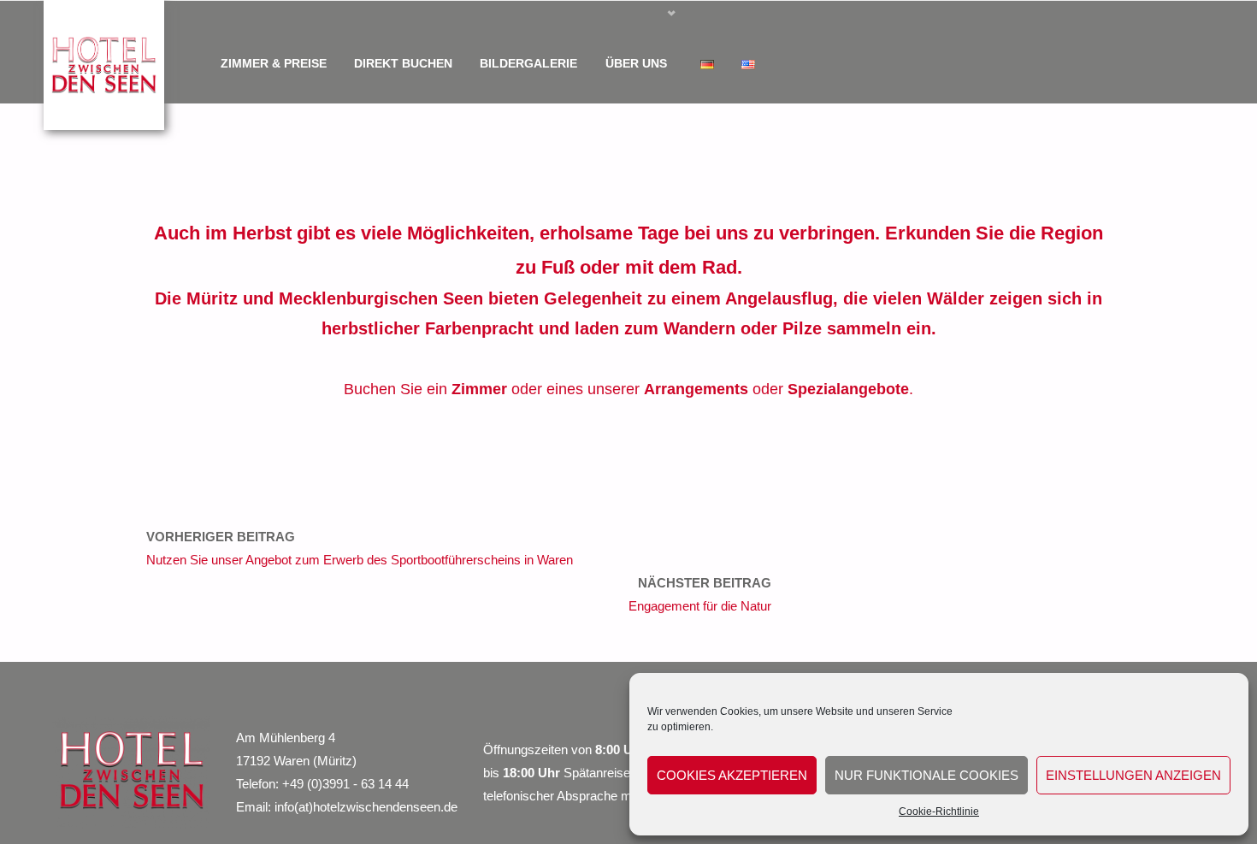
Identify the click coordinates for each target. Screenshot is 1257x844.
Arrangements (696, 389)
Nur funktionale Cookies (926, 775)
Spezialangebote (848, 389)
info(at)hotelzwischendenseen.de (365, 807)
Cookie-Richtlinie (939, 811)
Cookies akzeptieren (732, 775)
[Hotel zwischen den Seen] (104, 63)
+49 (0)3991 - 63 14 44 (345, 783)
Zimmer (479, 389)
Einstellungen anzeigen (1133, 775)
